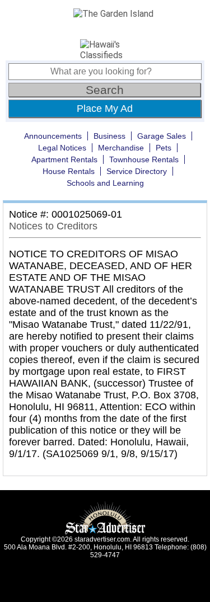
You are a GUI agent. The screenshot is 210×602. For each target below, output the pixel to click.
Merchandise (121, 147)
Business (109, 135)
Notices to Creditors (53, 226)
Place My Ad (105, 108)
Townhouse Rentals (144, 159)
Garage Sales (161, 135)
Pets (163, 147)
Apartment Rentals (64, 159)
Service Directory (136, 171)
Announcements (53, 135)
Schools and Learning (105, 182)
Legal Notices (62, 147)
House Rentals (69, 171)
